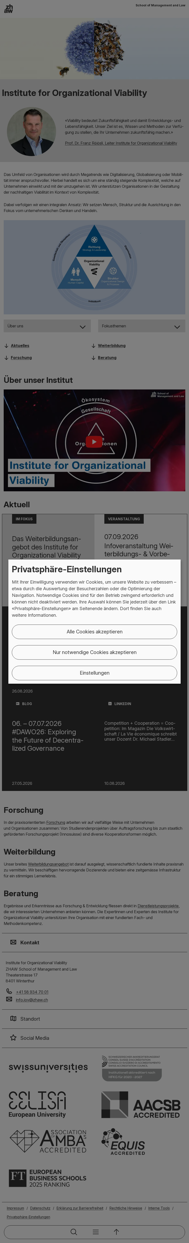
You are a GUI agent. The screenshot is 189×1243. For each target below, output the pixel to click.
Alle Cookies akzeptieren (95, 632)
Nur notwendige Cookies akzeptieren (95, 652)
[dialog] (94, 621)
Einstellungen (95, 673)
